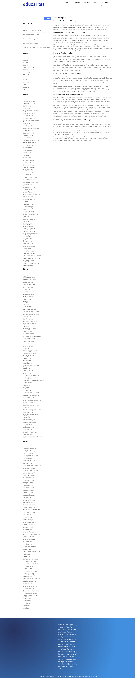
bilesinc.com (27, 159)
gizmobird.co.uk (28, 106)
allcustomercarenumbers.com (31, 534)
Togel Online (104, 5)
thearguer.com (27, 363)
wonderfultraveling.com (30, 177)
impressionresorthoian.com (31, 392)
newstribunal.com (28, 453)
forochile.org (27, 174)
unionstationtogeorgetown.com (32, 509)
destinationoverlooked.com (31, 421)
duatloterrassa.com (28, 548)
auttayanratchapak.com (30, 321)
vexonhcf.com (27, 127)
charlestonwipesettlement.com (32, 409)
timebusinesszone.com (29, 431)
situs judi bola (66, 659)
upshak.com (26, 387)
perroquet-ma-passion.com (31, 591)
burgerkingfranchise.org (30, 326)
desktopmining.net (28, 248)
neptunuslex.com (28, 111)
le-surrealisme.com (28, 137)
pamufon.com (27, 549)
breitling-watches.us (29, 118)
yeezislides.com (27, 458)
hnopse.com (26, 426)
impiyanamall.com (28, 480)
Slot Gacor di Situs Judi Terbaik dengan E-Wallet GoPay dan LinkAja (63, 676)
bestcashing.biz (27, 184)
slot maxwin (64, 641)
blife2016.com (27, 558)
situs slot (68, 634)
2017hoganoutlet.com (29, 279)
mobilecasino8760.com (30, 219)
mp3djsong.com (27, 108)
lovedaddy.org (27, 378)
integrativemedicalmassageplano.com (34, 380)
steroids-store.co (28, 197)
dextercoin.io (27, 262)
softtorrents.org (28, 544)
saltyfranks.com (27, 150)
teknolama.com (27, 331)
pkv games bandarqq (29, 70)
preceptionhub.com (29, 457)
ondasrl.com (26, 556)
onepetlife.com (27, 576)
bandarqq (26, 91)
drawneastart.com (28, 526)
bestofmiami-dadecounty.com (32, 465)
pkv (24, 86)
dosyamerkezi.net (28, 135)
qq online (26, 65)
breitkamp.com (27, 541)
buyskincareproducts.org (30, 253)
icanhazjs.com (27, 236)
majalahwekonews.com (30, 277)
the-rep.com (26, 149)
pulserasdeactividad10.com (31, 245)
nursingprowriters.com (29, 399)
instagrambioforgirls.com (30, 353)
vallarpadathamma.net (29, 328)
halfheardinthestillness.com (31, 213)
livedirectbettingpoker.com (31, 375)
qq (24, 89)
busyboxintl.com (28, 319)
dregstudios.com (28, 169)
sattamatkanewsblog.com (30, 404)
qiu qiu (25, 84)
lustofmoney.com (28, 429)
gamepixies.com (28, 524)
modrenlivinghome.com (30, 593)
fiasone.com (26, 368)
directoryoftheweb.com (30, 284)
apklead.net (26, 608)
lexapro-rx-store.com (29, 251)
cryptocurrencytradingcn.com (32, 405)
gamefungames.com (29, 500)
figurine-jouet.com (28, 588)
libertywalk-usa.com (29, 103)
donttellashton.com (28, 286)
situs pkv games (28, 76)
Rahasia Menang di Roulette (31, 34)
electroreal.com (27, 463)
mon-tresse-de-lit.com (29, 581)
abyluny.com (27, 605)
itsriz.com (26, 304)
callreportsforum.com (29, 602)
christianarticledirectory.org (31, 263)
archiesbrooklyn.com (29, 187)
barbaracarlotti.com (29, 246)
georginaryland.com (29, 204)
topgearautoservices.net (30, 586)
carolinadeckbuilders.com (30, 144)
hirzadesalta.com (28, 473)
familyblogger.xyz (28, 536)
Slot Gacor (105, 2)
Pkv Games (87, 2)
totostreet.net (27, 484)
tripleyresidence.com (29, 543)
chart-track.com (28, 176)
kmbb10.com (27, 357)
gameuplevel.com (28, 492)
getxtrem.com (27, 358)
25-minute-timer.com (29, 502)
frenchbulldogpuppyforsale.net (32, 255)
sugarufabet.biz (27, 583)
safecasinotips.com (28, 529)
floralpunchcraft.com (29, 367)
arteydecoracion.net (29, 199)
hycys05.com (27, 348)
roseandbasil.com (28, 206)
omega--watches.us (29, 117)
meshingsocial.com (28, 362)
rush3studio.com (28, 287)
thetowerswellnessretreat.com (32, 570)
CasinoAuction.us (28, 224)
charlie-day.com (28, 373)
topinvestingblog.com (29, 145)
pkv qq (25, 64)
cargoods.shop (27, 306)
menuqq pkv (61, 624)
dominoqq (26, 87)
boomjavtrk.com (28, 607)
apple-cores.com (28, 243)
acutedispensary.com (29, 402)
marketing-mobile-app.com (31, 365)
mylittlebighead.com (29, 512)
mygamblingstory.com (29, 276)
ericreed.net (26, 216)
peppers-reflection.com (30, 432)
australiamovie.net (28, 105)
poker (25, 81)
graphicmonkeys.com (29, 522)
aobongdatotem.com (29, 460)
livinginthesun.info (28, 303)
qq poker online (66, 664)
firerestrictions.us (28, 186)
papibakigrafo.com (28, 235)
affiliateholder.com (28, 437)
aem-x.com (26, 489)
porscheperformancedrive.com (32, 551)
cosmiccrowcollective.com (31, 311)
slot (24, 77)
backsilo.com (27, 389)
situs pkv (25, 62)
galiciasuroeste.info (29, 165)
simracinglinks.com (28, 133)
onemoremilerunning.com (30, 350)
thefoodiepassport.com (30, 231)
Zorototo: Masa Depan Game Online (33, 39)
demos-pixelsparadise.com (31, 128)
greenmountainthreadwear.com (32, 400)
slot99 (60, 668)
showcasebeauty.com (29, 138)
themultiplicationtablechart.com (32, 258)
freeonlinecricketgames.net (31, 182)
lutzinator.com (27, 554)
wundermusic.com (28, 499)
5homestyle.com (28, 265)
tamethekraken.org (28, 553)
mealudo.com (27, 372)
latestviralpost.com (28, 341)
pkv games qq (62, 631)
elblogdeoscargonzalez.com (31, 194)
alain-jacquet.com (28, 313)
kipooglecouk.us (28, 226)
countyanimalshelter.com (30, 414)
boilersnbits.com (28, 340)
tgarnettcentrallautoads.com (31, 120)
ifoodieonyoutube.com (29, 467)
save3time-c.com (28, 125)
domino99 (74, 626)
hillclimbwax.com (28, 424)
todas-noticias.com (28, 296)
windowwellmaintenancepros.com (33, 436)
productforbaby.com (29, 333)
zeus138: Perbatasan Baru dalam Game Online (36, 47)
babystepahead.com (29, 419)
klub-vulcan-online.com (30, 539)
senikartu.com (27, 297)
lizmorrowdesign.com (29, 561)
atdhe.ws (25, 209)
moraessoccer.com (28, 172)
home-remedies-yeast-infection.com (33, 462)
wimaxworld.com (28, 181)
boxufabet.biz (27, 585)
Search (25, 16)
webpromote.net (28, 196)
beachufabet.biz (28, 580)
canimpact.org (27, 238)
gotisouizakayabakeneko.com (32, 314)
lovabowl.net (27, 450)
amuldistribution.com (29, 495)
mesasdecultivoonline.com (31, 338)
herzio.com (26, 291)
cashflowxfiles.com (28, 355)
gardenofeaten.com (29, 346)
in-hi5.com (26, 292)
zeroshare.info (27, 157)
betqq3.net (26, 221)
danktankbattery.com (29, 370)
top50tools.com (27, 147)
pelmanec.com (27, 281)
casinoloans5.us (27, 223)
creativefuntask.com (29, 504)
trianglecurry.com (28, 566)
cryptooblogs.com (28, 490)
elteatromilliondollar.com (30, 324)
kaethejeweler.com (28, 573)
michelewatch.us (28, 115)
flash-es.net (26, 385)
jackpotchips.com (28, 531)
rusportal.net (27, 299)
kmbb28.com (27, 600)
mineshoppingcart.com (30, 468)
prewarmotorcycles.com (30, 132)
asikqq (25, 79)
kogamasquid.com (28, 256)
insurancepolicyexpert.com (31, 140)
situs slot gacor (68, 636)
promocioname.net (28, 179)
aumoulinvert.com (28, 229)
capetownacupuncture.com (31, 308)
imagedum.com (27, 568)
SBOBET (96, 2)
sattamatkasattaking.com (30, 575)
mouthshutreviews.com (30, 472)
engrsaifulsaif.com (28, 505)
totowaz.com (27, 407)
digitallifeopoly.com (29, 475)
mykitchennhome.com (29, 228)
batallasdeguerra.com (29, 167)
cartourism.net (27, 241)
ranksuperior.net (28, 417)
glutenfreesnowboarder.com (31, 559)
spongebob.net (27, 318)
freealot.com (27, 514)
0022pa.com (27, 155)
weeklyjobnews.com (29, 412)
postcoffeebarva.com (29, 323)
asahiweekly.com (28, 516)
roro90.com (26, 289)
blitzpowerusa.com (28, 345)
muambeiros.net (27, 189)
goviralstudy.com (28, 240)
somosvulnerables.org (29, 546)
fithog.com (26, 201)
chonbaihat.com (27, 192)
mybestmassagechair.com (30, 214)
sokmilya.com (27, 603)
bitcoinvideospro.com (29, 309)
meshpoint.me (27, 316)
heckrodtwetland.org (29, 211)
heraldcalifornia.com (29, 521)
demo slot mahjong (28, 67)
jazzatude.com (27, 154)
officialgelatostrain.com (30, 571)
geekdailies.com (28, 596)
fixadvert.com (27, 122)
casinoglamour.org (28, 260)
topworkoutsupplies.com (30, 470)
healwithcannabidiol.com (30, 563)
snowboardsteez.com (29, 351)
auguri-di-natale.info (29, 113)
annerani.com (27, 152)
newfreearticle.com (28, 343)
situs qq (25, 60)
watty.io (25, 301)
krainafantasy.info (28, 294)
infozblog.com (27, 191)
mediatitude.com (28, 130)
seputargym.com (28, 478)
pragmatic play (62, 637)
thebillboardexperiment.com (31, 578)
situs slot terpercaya (29, 69)
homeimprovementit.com (30, 451)
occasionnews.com (28, 427)
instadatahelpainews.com (30, 595)
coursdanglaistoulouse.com (31, 110)
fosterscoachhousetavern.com (32, 336)
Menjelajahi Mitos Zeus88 (30, 43)
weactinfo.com (27, 360)
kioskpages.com (28, 564)
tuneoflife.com (27, 434)
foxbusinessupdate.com (30, 377)
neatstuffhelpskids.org (29, 170)
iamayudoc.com (27, 511)
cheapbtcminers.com (29, 507)
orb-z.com (26, 335)
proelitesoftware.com (29, 532)
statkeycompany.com (29, 142)
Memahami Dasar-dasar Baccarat (33, 30)
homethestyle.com (28, 494)
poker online (61, 626)
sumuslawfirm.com (28, 397)
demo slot (72, 641)
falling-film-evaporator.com (31, 395)
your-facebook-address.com (31, 590)
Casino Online (76, 2)
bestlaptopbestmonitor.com (31, 203)
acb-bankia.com (28, 383)
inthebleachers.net (28, 250)
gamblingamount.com (29, 422)
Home (66, 2)
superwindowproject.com (30, 233)
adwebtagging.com (28, 416)
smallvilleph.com (28, 164)
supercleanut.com (28, 517)
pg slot (74, 629)
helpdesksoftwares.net (29, 448)
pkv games (26, 74)
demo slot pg (66, 658)
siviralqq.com (27, 390)
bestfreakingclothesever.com (31, 394)
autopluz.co (26, 123)
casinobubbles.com (28, 477)
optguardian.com (28, 482)
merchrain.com (27, 598)
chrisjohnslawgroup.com (30, 537)
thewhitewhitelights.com (30, 208)
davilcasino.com (28, 485)
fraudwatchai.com (28, 487)
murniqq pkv (67, 663)
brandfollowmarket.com (30, 410)
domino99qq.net (28, 282)
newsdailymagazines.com (30, 455)
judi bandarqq (27, 72)
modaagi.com (27, 162)
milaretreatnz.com (28, 160)
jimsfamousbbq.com (29, 101)
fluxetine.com (27, 218)
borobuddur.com (28, 497)
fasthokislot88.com (28, 527)
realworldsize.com (28, 330)
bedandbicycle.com (29, 519)
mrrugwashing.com (28, 382)
